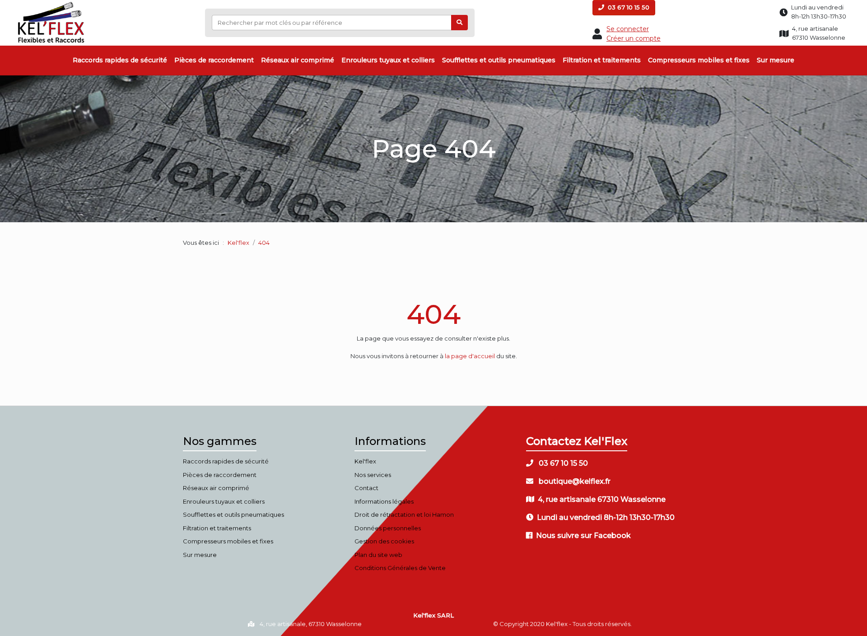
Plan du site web (378, 554)
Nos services (372, 474)
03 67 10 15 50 (627, 7)
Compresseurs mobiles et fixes (699, 60)
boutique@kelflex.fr (574, 481)
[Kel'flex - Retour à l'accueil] (51, 4)
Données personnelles (387, 528)
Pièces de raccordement (214, 60)
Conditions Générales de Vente (400, 567)
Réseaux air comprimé (297, 60)
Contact (366, 487)
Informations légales (384, 501)
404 (433, 314)
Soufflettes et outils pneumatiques (498, 60)
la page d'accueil (470, 356)
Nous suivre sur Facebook (583, 535)
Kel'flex (238, 242)
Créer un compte (633, 38)
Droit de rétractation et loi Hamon (404, 514)
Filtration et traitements (602, 60)
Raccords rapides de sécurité (120, 60)
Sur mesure (775, 60)
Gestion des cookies (384, 541)
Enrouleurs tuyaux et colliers (388, 60)
